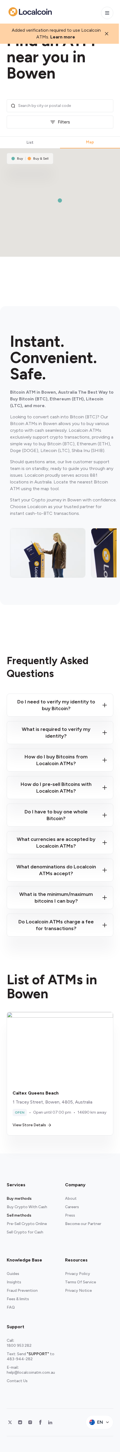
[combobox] (64, 105)
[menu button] (107, 13)
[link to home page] (30, 12)
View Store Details (29, 1125)
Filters (64, 122)
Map (90, 142)
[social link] (10, 1422)
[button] (60, 200)
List (30, 142)
